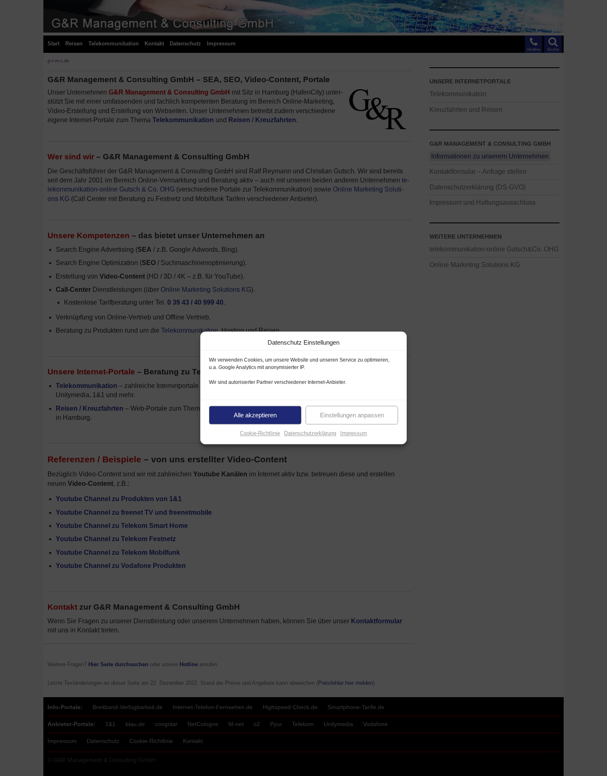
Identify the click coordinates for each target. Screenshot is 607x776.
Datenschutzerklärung (310, 433)
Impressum (353, 433)
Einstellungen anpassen (352, 415)
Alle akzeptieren (255, 415)
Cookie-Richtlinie (260, 433)
